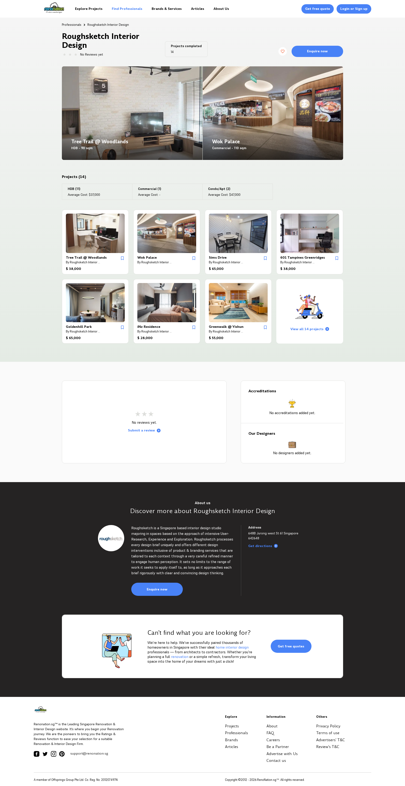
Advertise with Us (282, 753)
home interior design (232, 647)
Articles (197, 8)
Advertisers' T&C (330, 740)
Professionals (71, 25)
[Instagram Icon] (53, 754)
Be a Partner (277, 746)
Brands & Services (167, 8)
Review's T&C (327, 746)
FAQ (270, 733)
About (272, 726)
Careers (273, 740)
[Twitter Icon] (45, 754)
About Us (221, 8)
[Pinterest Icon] (62, 754)
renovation (179, 656)
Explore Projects (88, 8)
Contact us (276, 760)
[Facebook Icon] (36, 754)
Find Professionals (127, 8)
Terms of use (327, 733)
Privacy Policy (328, 726)
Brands (231, 740)
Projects (232, 726)
